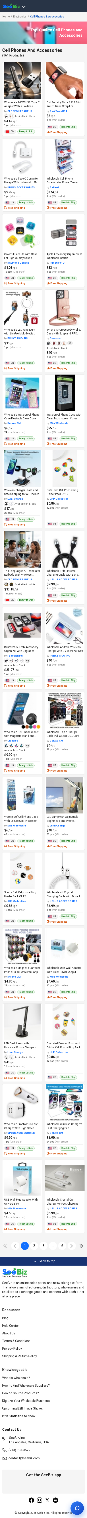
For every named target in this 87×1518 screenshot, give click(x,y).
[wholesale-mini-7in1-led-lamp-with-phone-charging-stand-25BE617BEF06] (65, 795)
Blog (5, 1318)
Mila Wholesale (59, 423)
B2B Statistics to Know (18, 1416)
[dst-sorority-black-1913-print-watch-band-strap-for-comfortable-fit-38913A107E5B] (65, 80)
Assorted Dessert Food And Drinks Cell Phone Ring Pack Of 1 (64, 1047)
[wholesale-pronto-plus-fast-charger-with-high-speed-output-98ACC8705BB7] (22, 1102)
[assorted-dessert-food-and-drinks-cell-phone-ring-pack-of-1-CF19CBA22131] (65, 1022)
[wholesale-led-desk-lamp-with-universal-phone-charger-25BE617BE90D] (22, 1022)
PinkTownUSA (58, 111)
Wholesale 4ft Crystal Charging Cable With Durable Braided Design (64, 896)
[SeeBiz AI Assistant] (77, 1508)
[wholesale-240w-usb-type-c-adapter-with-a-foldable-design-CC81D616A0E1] (22, 80)
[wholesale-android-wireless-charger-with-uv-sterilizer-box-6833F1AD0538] (65, 625)
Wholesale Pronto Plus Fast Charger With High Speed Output (21, 1128)
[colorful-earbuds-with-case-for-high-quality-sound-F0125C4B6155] (22, 232)
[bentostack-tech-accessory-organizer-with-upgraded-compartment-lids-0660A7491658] (22, 625)
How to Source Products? (20, 1393)
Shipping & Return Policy (19, 1356)
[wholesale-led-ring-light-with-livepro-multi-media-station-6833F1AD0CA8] (22, 308)
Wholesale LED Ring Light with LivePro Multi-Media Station (19, 333)
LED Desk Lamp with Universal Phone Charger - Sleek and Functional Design (21, 1047)
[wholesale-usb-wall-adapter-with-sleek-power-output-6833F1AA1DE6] (65, 946)
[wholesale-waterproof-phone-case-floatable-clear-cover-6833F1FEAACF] (22, 393)
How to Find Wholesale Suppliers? (26, 1385)
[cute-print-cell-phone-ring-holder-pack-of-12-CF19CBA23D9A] (65, 468)
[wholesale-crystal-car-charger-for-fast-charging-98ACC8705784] (65, 1178)
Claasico (55, 338)
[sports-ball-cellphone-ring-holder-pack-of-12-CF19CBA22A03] (22, 870)
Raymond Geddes (18, 262)
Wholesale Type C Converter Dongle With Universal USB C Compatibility (21, 182)
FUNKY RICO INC (17, 338)
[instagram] (39, 1500)
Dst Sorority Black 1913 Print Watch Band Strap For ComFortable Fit (64, 106)
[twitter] (47, 1500)
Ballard (54, 187)
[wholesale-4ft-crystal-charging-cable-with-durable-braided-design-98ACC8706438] (65, 870)
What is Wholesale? (16, 1378)
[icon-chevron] (15, 1246)
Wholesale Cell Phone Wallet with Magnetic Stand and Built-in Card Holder (21, 736)
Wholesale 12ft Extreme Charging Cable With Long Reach (62, 574)
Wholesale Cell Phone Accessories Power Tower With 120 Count (62, 182)
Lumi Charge (15, 498)
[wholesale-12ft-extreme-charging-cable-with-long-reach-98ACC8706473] (65, 549)
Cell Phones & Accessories (47, 16)
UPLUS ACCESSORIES (21, 187)
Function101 (58, 262)
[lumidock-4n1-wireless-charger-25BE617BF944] (22, 468)
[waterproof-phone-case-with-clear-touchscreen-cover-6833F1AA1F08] (65, 393)
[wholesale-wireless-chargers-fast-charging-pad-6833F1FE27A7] (65, 1102)
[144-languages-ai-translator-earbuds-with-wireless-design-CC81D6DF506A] (22, 549)
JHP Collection (59, 498)
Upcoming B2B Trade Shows (22, 1408)
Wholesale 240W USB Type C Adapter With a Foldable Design (22, 106)
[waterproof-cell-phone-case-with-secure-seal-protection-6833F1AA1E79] (22, 795)
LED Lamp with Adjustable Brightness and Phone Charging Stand (62, 820)
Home (6, 16)
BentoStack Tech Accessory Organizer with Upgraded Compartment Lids (21, 651)
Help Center (10, 1325)
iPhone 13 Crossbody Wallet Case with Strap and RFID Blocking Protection (64, 333)
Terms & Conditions (16, 1341)
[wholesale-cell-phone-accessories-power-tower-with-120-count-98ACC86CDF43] (65, 157)
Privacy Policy (12, 1348)
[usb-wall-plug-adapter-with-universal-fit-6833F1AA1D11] (22, 1178)
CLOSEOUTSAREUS (19, 111)
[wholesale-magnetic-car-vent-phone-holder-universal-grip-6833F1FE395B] (22, 946)
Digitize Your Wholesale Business (26, 1401)
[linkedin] (55, 1500)
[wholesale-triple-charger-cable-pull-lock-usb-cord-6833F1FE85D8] (65, 710)
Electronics (20, 16)
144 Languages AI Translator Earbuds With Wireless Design (22, 574)
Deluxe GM (14, 423)
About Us (8, 1333)
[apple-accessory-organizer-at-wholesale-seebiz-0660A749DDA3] (65, 232)
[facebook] (31, 1500)
